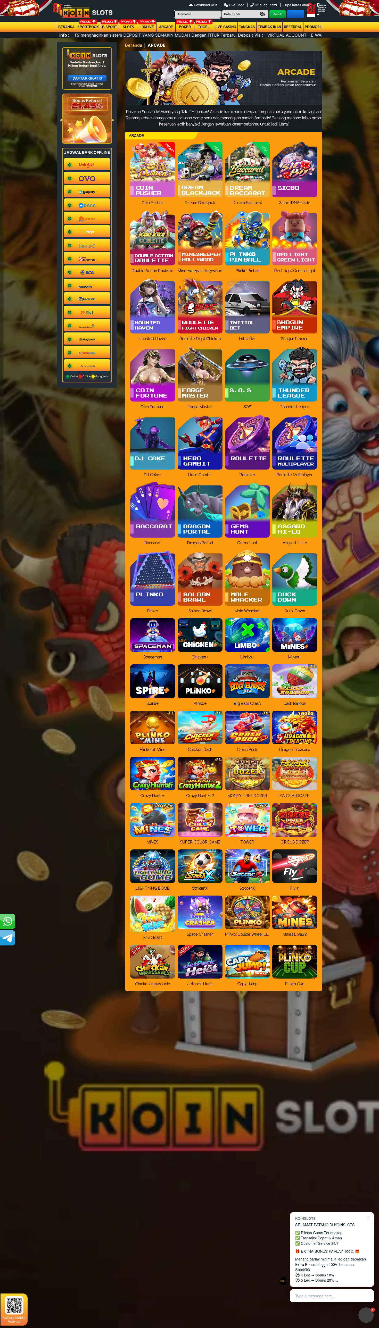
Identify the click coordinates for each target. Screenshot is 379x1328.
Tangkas (247, 27)
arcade (166, 27)
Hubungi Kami (266, 5)
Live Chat (236, 5)
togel (204, 27)
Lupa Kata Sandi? (297, 5)
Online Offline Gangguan (88, 376)
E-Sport (109, 27)
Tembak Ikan (269, 27)
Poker (185, 27)
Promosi (313, 27)
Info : (64, 35)
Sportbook (88, 27)
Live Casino (225, 27)
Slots (128, 27)
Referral (293, 27)
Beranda (66, 27)
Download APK (205, 5)
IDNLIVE (147, 27)
